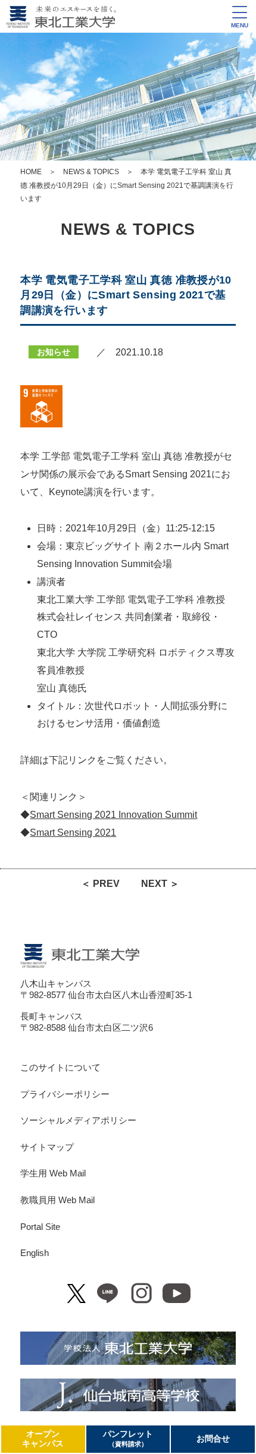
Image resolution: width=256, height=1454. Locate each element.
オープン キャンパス (43, 1439)
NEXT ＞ (160, 884)
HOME (31, 172)
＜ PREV (100, 884)
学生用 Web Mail (53, 1173)
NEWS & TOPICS (91, 172)
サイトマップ (47, 1147)
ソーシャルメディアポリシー (78, 1120)
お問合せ (213, 1438)
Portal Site (40, 1227)
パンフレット (128, 1438)
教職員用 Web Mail (57, 1200)
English (34, 1253)
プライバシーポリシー (65, 1094)
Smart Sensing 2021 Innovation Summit (113, 815)
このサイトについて (60, 1067)
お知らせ (53, 352)
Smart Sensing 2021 (73, 832)
